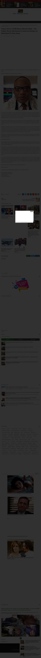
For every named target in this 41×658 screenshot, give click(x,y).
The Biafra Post (25, 222)
